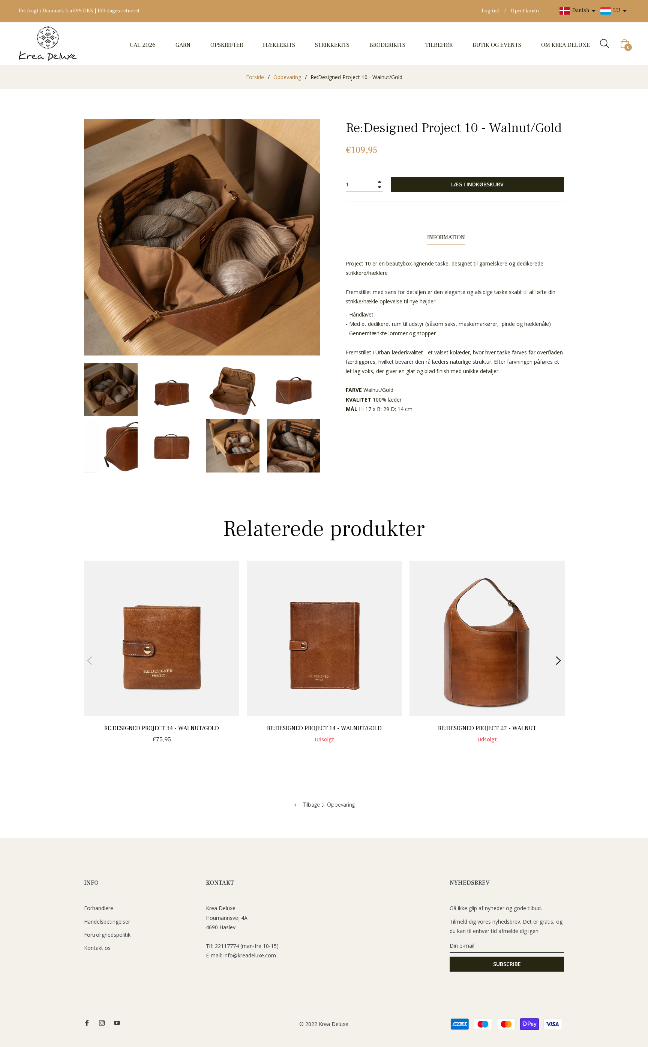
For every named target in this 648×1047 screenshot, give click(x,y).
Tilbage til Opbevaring (328, 805)
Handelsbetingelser (107, 921)
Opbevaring (287, 77)
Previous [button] (89, 660)
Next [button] (558, 660)
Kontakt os (97, 947)
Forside (255, 77)
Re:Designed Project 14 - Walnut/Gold (324, 728)
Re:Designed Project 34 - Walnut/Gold (161, 728)
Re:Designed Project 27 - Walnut (487, 728)
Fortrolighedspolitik (107, 934)
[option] (161, 660)
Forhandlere (98, 908)
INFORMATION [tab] (446, 237)
